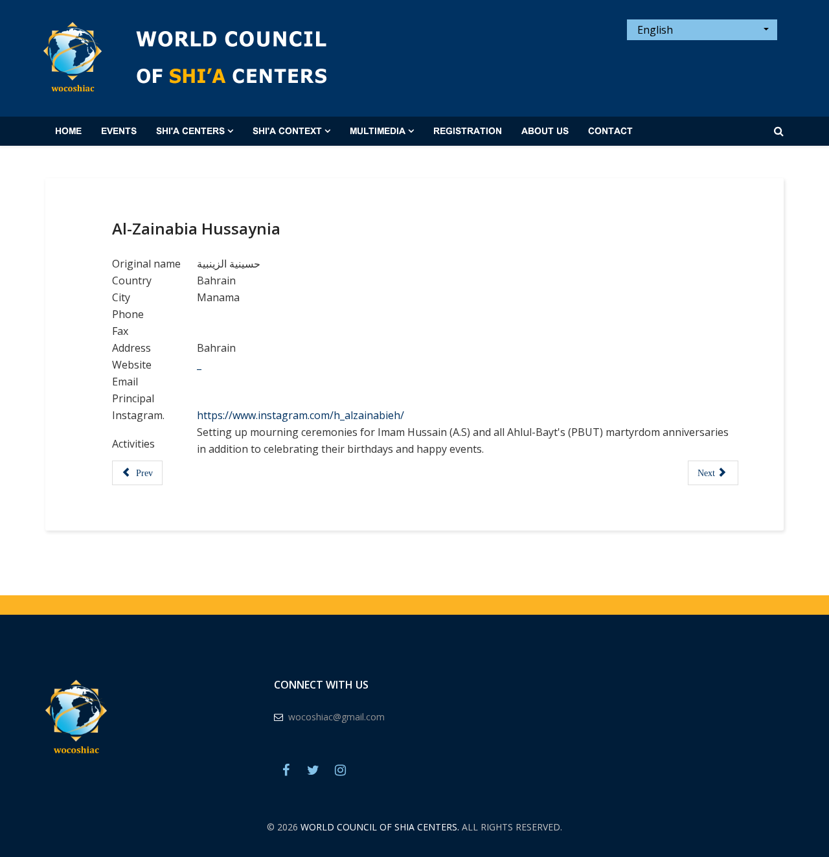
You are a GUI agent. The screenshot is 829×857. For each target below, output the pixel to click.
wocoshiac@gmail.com (336, 717)
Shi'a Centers (190, 131)
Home (68, 131)
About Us (545, 131)
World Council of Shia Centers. (380, 827)
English (654, 30)
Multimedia (377, 131)
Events (119, 131)
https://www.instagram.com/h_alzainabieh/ (300, 415)
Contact (610, 131)
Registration (467, 131)
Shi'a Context (287, 131)
